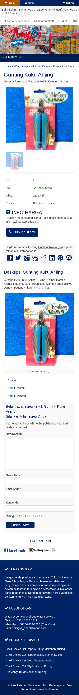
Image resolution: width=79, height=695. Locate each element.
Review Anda (14, 433)
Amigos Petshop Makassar (23, 685)
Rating (10, 516)
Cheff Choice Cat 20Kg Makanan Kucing (30, 660)
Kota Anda (12, 502)
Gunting (46, 66)
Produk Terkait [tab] (16, 388)
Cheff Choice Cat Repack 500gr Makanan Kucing (35, 649)
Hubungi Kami (24, 232)
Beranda (8, 66)
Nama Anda (13, 475)
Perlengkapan (22, 66)
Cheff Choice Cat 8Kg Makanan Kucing (29, 666)
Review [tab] (11, 380)
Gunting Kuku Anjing (28, 75)
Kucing (36, 66)
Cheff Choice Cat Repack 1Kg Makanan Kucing (34, 654)
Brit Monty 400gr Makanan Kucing (26, 672)
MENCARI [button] (70, 21)
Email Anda (12, 488)
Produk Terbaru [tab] (16, 395)
